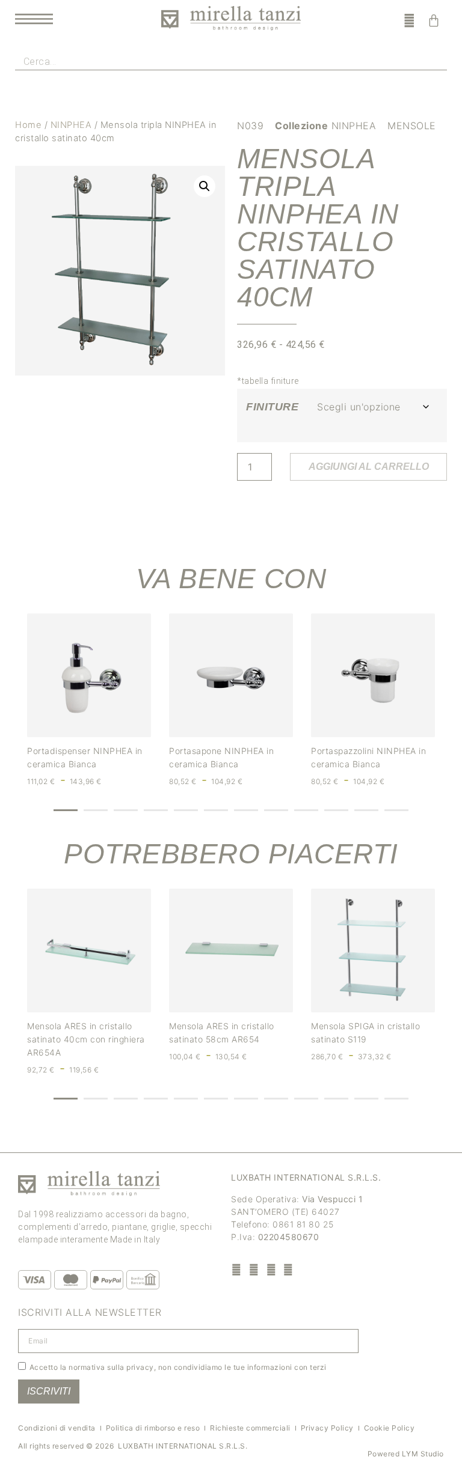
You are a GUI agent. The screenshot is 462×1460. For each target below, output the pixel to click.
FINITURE (272, 407)
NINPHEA (71, 125)
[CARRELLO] (434, 20)
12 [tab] (396, 810)
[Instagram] (254, 1269)
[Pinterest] (271, 1269)
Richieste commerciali (250, 1427)
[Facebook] (236, 1269)
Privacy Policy (327, 1427)
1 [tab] (66, 810)
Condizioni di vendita (57, 1427)
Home (28, 125)
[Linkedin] (288, 1269)
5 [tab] (186, 810)
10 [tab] (336, 810)
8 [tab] (276, 810)
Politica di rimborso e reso (153, 1427)
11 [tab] (366, 810)
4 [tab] (156, 810)
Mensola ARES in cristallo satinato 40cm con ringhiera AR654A (86, 1039)
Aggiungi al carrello (369, 466)
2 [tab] (96, 810)
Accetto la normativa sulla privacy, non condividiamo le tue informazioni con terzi (178, 1367)
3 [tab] (126, 810)
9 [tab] (306, 810)
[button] (204, 186)
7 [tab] (246, 810)
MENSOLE (411, 126)
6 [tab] (216, 810)
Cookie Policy (389, 1427)
